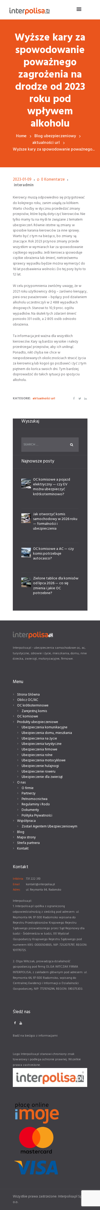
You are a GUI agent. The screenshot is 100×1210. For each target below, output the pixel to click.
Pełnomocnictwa (34, 799)
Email (16, 884)
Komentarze (53, 180)
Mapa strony (26, 837)
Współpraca (26, 821)
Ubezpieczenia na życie (39, 738)
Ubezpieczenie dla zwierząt (42, 777)
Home (21, 136)
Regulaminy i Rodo (36, 804)
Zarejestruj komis (34, 711)
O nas (21, 782)
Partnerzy (28, 793)
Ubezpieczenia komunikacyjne (44, 727)
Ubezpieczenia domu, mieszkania (47, 733)
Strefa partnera (28, 843)
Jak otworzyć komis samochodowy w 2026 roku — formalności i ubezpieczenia (55, 521)
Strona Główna (28, 694)
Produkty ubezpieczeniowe (37, 722)
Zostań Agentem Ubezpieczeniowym (49, 826)
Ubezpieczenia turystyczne (42, 744)
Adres (16, 889)
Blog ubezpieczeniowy (55, 136)
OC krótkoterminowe (33, 705)
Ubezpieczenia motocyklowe (44, 760)
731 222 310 (33, 878)
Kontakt (23, 848)
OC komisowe (27, 716)
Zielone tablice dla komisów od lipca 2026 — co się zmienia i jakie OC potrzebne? (55, 585)
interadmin (24, 185)
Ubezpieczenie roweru (38, 771)
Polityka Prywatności (37, 815)
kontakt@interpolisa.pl (40, 884)
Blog (20, 832)
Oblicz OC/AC (27, 700)
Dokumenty (30, 810)
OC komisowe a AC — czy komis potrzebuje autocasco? (53, 554)
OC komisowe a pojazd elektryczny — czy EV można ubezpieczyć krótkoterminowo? (51, 487)
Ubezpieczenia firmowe (39, 749)
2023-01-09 (22, 180)
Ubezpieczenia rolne (37, 755)
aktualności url (46, 143)
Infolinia (18, 878)
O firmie (28, 788)
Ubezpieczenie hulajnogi (40, 766)
